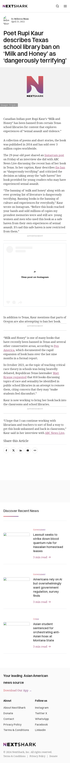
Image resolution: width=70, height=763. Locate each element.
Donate (8, 713)
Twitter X (41, 713)
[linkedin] (20, 450)
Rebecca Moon (21, 18)
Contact (8, 719)
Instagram (42, 707)
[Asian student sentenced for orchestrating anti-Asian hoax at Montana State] (16, 629)
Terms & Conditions (16, 730)
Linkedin (40, 730)
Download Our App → (17, 690)
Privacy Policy (12, 724)
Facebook (41, 724)
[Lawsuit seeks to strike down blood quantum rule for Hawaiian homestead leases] (16, 540)
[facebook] (6, 450)
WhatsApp (42, 719)
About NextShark (14, 707)
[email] (28, 450)
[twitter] (13, 450)
